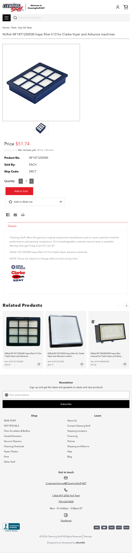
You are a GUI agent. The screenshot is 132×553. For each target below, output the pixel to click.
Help (69, 452)
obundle (80, 543)
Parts (6, 457)
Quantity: (9, 181)
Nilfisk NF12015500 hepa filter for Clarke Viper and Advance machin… (66, 355)
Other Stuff (9, 462)
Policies (71, 441)
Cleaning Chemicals (14, 446)
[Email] (15, 215)
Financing (72, 436)
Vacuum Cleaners (13, 441)
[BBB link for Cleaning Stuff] (11, 527)
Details (12, 226)
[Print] (22, 215)
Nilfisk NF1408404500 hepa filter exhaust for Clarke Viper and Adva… (107, 355)
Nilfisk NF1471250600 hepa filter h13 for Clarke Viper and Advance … (23, 355)
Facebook (66, 521)
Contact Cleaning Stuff (78, 426)
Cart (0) (126, 7)
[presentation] (41, 128)
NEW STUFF (10, 421)
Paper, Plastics (11, 452)
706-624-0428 (66, 501)
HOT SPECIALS (11, 426)
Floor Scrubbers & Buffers (17, 431)
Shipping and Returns (78, 446)
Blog (69, 457)
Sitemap (88, 536)
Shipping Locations (77, 431)
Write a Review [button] (45, 150)
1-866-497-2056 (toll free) (66, 495)
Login (117, 7)
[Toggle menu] (7, 17)
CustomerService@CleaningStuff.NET (66, 483)
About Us (72, 421)
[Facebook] (7, 215)
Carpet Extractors (13, 436)
